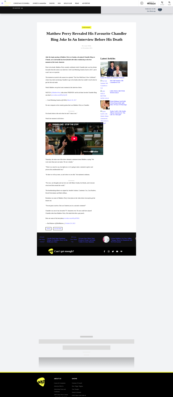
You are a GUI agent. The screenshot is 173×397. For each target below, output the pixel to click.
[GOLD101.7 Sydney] (8, 3)
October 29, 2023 (70, 223)
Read (77, 3)
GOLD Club (68, 3)
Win (59, 3)
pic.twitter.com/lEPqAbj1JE (59, 95)
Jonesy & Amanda (39, 3)
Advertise (86, 3)
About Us (57, 379)
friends (48, 228)
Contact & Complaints (59, 383)
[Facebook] (104, 251)
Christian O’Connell (21, 3)
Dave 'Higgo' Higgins (77, 386)
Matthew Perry (57, 228)
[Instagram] (109, 251)
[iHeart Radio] (121, 251)
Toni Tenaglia (75, 389)
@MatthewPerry (56, 92)
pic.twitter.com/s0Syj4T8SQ (71, 218)
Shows (52, 3)
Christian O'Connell (77, 383)
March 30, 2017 (71, 100)
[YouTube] (117, 251)
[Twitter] (113, 251)
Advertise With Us (58, 386)
